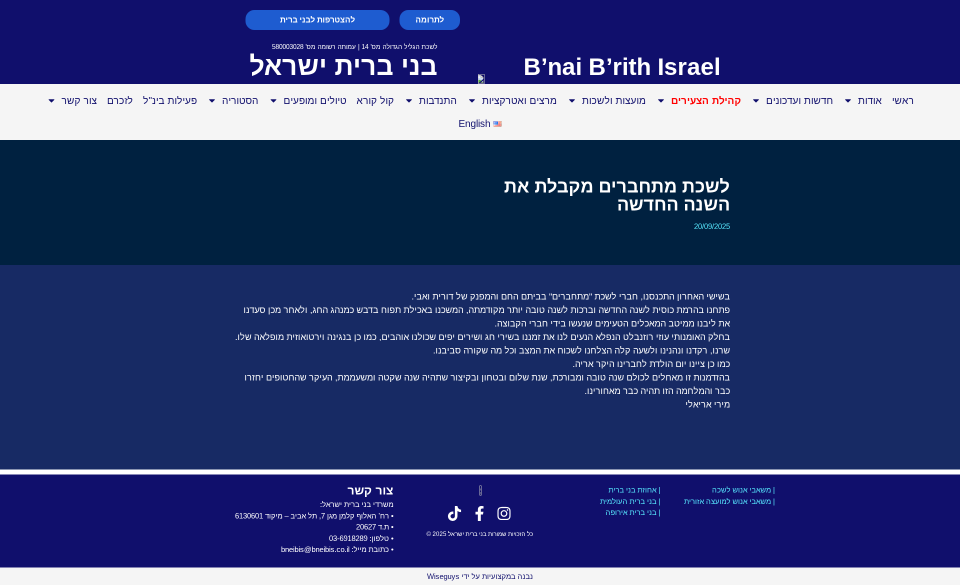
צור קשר (79, 100)
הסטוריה (240, 100)
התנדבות (438, 100)
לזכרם (120, 100)
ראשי (903, 100)
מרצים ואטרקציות (519, 100)
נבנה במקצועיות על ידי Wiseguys (480, 576)
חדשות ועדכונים (799, 100)
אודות (870, 100)
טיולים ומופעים (315, 100)
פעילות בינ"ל (170, 100)
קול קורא (375, 100)
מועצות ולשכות (614, 100)
